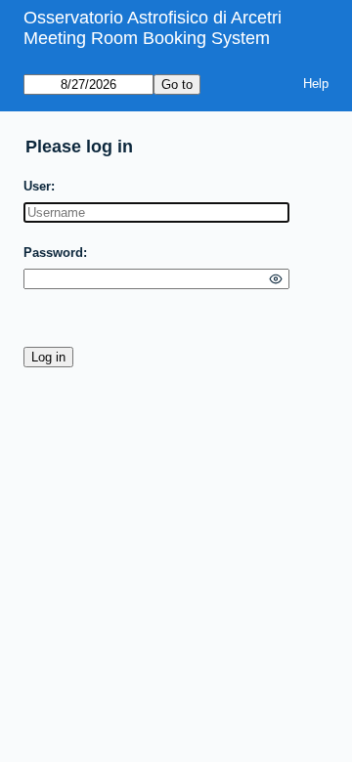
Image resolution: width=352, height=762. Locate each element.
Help (316, 83)
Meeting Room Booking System (146, 38)
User (37, 186)
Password (53, 252)
